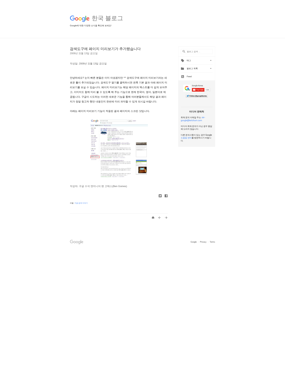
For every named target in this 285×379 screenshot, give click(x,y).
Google (194, 242)
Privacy (203, 242)
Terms (212, 242)
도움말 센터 (186, 138)
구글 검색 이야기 (81, 203)
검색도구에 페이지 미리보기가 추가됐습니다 (105, 49)
